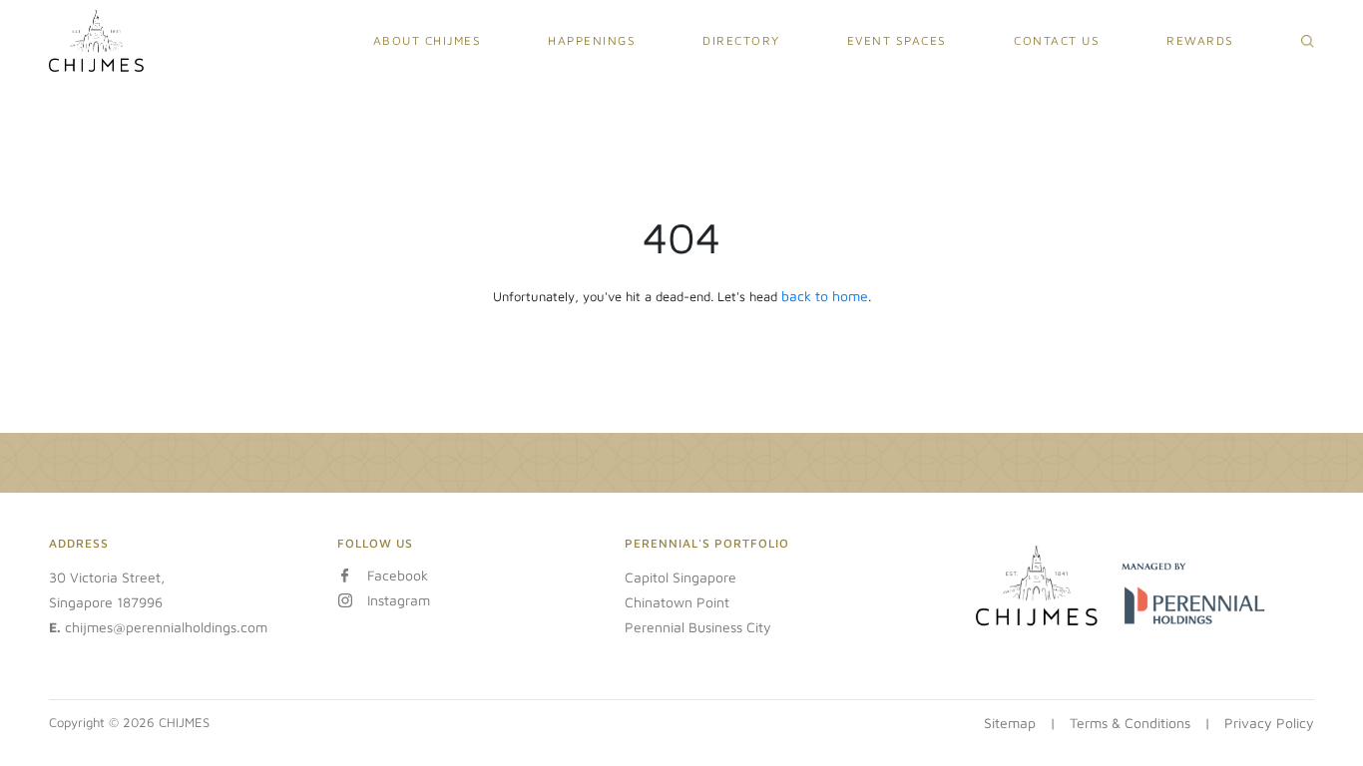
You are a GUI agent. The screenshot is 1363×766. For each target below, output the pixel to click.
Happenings (592, 40)
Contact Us (1057, 40)
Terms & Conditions (1130, 722)
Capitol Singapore (680, 577)
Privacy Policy (1269, 722)
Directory (741, 40)
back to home (824, 295)
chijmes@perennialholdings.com (166, 626)
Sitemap (1010, 722)
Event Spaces (897, 40)
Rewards (1200, 40)
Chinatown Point (677, 601)
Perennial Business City (698, 626)
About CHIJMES (427, 40)
